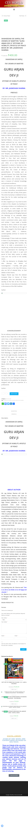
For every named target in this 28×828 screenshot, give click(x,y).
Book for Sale (8, 398)
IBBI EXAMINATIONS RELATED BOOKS (16, 680)
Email (16, 635)
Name (3, 635)
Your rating (4, 617)
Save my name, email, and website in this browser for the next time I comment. (13, 644)
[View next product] (26, 16)
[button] (14, 9)
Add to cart (14, 393)
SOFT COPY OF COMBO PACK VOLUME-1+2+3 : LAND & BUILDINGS (14, 683)
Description (14, 411)
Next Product (21, 15)
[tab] (14, 411)
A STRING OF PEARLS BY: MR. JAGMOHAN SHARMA (13, 400)
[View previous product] (2, 16)
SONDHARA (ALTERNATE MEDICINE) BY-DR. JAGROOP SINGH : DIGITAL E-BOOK (14, 712)
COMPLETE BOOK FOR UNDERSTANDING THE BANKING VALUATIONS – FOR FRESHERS (14, 697)
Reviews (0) (14, 414)
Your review (4, 622)
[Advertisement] (14, 811)
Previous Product (7, 15)
